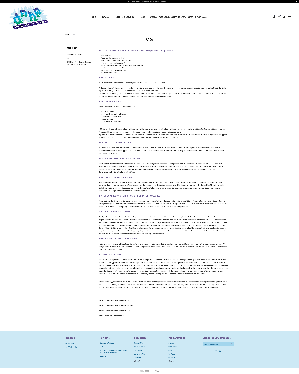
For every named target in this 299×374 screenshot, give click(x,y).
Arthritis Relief (139, 347)
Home (93, 17)
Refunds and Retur (108, 73)
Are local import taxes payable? (113, 68)
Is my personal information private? (114, 70)
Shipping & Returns (125, 17)
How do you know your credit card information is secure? (122, 65)
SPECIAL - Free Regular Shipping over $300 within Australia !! (179, 17)
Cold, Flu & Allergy (140, 354)
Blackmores (172, 347)
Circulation (138, 350)
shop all (104, 17)
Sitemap (103, 356)
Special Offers (139, 343)
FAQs (143, 17)
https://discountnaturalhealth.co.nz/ (113, 316)
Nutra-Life (172, 358)
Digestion (137, 358)
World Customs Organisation (147, 234)
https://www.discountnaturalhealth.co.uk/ (115, 311)
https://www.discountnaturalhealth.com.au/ (116, 306)
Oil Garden (172, 354)
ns (116, 73)
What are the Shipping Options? (113, 58)
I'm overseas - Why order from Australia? (116, 61)
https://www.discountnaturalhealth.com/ (115, 300)
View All (137, 361)
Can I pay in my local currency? (113, 63)
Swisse (171, 343)
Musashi (171, 350)
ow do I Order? (108, 56)
